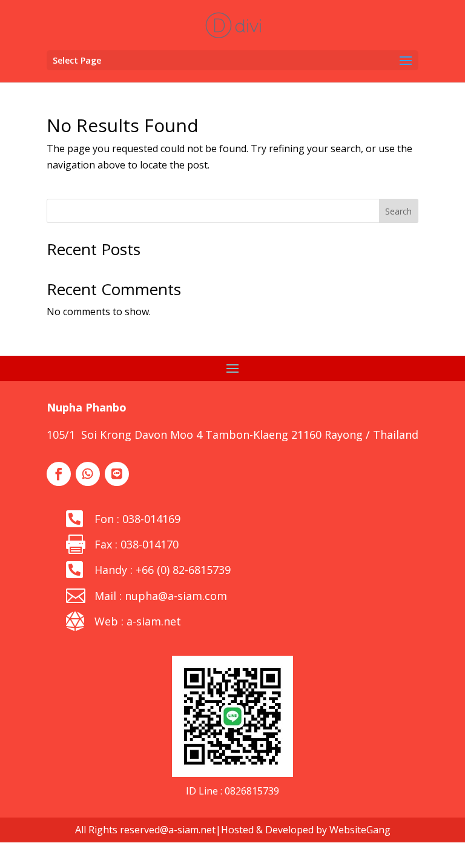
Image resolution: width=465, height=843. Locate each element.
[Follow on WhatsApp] (88, 474)
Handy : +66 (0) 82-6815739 (162, 569)
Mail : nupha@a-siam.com (160, 595)
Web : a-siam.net (137, 621)
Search (398, 211)
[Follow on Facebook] (59, 474)
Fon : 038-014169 (137, 518)
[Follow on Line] (117, 474)
